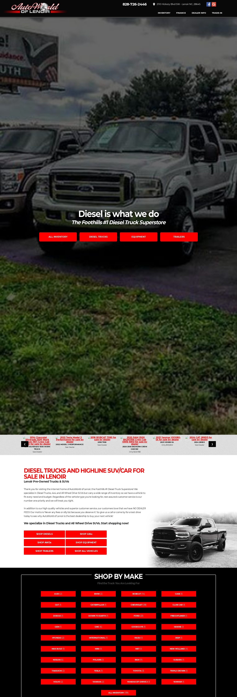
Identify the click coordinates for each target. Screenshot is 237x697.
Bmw (97, 594)
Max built (57, 649)
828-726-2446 (135, 4)
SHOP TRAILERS (44, 551)
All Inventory (116, 693)
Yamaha (97, 682)
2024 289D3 (199, 442)
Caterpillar (97, 605)
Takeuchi (57, 671)
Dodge (57, 616)
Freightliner (177, 616)
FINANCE (181, 13)
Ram (137, 660)
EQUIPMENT (139, 236)
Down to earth (97, 616)
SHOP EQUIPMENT (86, 542)
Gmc (97, 627)
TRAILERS (179, 236)
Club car (178, 605)
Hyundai (56, 638)
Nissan (56, 660)
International (97, 638)
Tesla (97, 671)
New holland (177, 649)
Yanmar (177, 682)
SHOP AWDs (44, 542)
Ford (136, 616)
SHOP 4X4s (86, 534)
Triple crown (177, 671)
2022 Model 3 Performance (70, 444)
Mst (137, 649)
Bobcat (136, 594)
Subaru (177, 660)
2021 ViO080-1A (167, 442)
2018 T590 (102, 442)
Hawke (177, 627)
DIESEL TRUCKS (98, 236)
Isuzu (137, 638)
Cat (57, 605)
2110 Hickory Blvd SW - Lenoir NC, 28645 (176, 4)
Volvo (56, 682)
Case (177, 594)
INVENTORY (164, 13)
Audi (56, 594)
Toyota (137, 671)
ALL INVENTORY (58, 236)
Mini (97, 649)
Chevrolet (136, 605)
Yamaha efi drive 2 (137, 682)
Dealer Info (199, 13)
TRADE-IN (217, 13)
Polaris (97, 660)
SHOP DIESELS (44, 534)
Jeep (177, 638)
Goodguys (137, 627)
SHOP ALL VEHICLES (86, 551)
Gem (57, 627)
